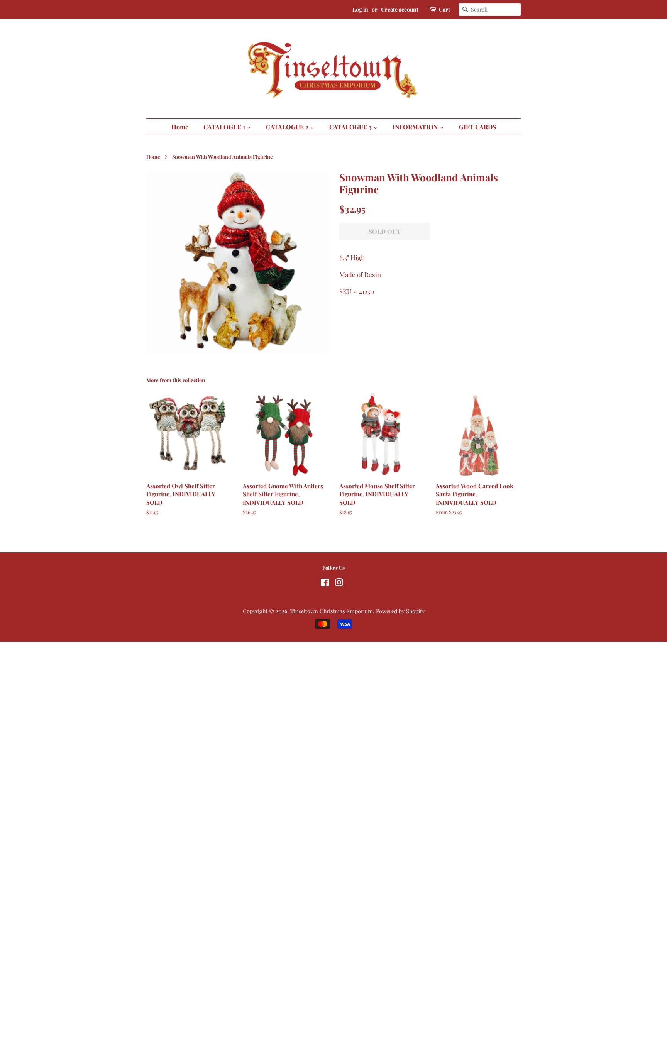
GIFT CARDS (477, 127)
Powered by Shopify (400, 611)
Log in (360, 9)
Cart (444, 9)
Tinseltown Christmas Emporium (331, 611)
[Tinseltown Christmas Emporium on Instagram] (339, 583)
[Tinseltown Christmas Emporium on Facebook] (324, 583)
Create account (399, 9)
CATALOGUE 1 (225, 127)
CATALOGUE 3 (351, 127)
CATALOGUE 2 (288, 127)
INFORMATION (416, 127)
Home (179, 127)
